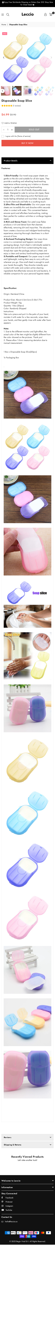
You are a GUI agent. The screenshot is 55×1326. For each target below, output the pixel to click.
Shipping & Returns (12, 1144)
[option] (27, 57)
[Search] (7, 14)
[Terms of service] (24, 136)
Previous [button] (3, 57)
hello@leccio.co (11, 1221)
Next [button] (51, 57)
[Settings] (45, 14)
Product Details (10, 160)
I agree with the (18, 136)
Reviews (7, 1137)
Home (3, 24)
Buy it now (28, 143)
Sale (4, 33)
